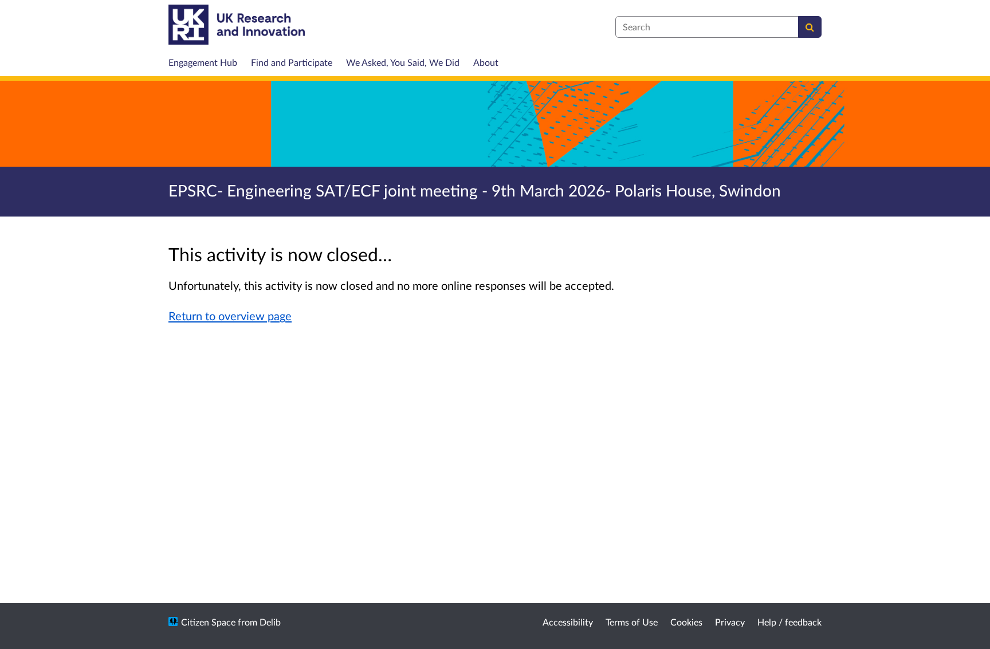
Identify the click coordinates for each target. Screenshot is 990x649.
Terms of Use (632, 621)
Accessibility (568, 621)
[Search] (810, 27)
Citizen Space (208, 621)
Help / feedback (789, 621)
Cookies (686, 621)
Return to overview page (230, 315)
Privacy (730, 621)
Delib (270, 621)
